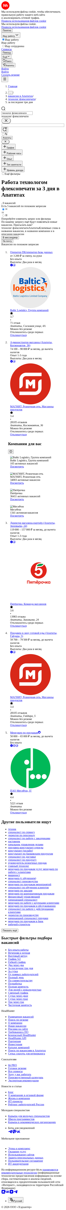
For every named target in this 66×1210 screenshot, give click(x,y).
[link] (7, 61)
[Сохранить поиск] (4, 130)
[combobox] (17, 113)
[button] (5, 68)
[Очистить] (6, 121)
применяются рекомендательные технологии (29, 1171)
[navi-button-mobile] (4, 79)
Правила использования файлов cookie (23, 27)
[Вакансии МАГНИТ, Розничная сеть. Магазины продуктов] (36, 384)
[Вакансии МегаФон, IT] (36, 768)
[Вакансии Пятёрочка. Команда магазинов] (36, 573)
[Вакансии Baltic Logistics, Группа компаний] (36, 288)
